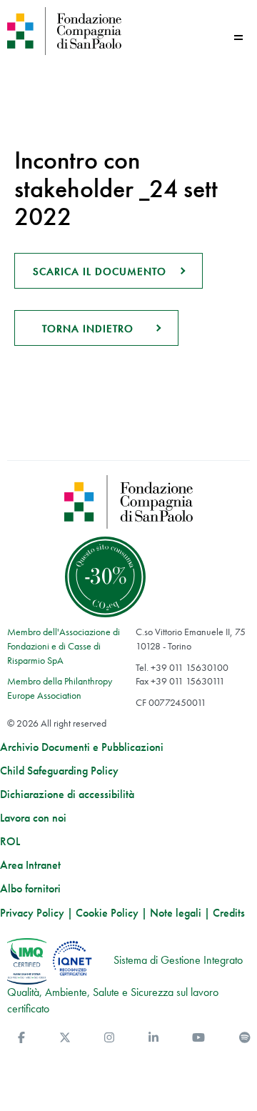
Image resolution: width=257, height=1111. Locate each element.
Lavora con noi (33, 818)
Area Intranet (30, 865)
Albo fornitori (30, 889)
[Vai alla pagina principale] (64, 31)
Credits (229, 912)
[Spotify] (245, 1037)
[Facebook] (21, 1037)
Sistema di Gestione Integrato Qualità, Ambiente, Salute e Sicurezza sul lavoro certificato (125, 984)
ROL (10, 842)
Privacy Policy (32, 912)
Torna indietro (87, 329)
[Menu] (238, 37)
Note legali (175, 912)
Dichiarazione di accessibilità (67, 794)
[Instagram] (109, 1037)
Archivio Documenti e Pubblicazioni (81, 747)
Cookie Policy (107, 912)
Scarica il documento (99, 271)
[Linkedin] (153, 1037)
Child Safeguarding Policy (59, 771)
